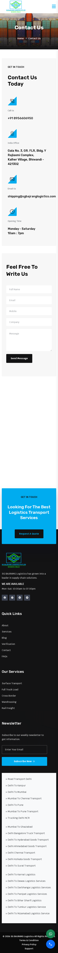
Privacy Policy (29, 944)
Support (29, 948)
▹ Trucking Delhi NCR (18, 817)
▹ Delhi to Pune (14, 804)
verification (8, 644)
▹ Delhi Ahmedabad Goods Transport (26, 846)
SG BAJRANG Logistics (22, 936)
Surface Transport (12, 683)
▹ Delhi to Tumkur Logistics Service (26, 906)
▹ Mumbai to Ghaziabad (19, 826)
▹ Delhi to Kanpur (16, 785)
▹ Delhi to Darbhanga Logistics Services (28, 887)
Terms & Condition (29, 940)
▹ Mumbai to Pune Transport (22, 811)
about (5, 625)
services (6, 631)
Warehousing (9, 701)
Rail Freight (8, 708)
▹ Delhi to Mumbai (16, 792)
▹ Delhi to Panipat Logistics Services (26, 894)
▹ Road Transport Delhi (19, 779)
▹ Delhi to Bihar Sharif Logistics (23, 900)
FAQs (4, 656)
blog (4, 637)
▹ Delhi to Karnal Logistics (20, 874)
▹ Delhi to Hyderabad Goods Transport (27, 839)
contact (6, 650)
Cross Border (9, 695)
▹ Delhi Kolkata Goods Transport (24, 859)
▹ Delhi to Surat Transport (21, 865)
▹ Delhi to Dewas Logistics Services (26, 881)
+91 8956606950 (20, 118)
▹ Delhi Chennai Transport (20, 852)
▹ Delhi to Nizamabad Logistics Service (28, 913)
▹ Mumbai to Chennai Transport (23, 798)
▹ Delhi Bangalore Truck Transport (25, 833)
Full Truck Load (10, 689)
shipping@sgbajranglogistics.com (32, 196)
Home (20, 38)
